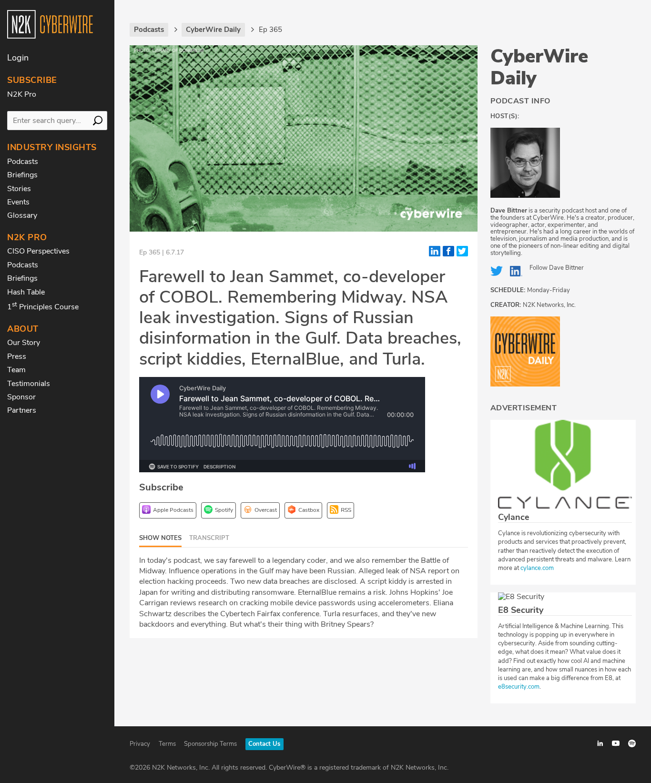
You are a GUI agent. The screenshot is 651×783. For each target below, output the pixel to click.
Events (18, 202)
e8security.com (518, 686)
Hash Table (26, 292)
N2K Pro (21, 94)
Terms (167, 744)
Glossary (22, 215)
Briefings (22, 175)
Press (16, 356)
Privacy (140, 744)
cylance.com (537, 568)
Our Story (23, 342)
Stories (19, 188)
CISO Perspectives (38, 251)
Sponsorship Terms (210, 744)
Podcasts (22, 161)
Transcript (209, 538)
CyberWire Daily (539, 67)
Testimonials (28, 383)
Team (16, 370)
